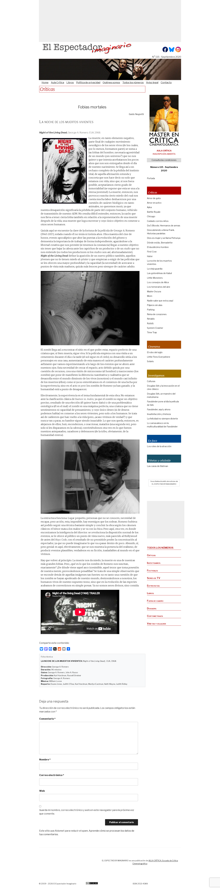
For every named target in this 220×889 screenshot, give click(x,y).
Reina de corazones (157, 314)
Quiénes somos (111, 82)
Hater (150, 256)
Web (42, 790)
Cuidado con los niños (158, 221)
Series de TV (153, 578)
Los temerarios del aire (158, 287)
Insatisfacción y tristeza (159, 414)
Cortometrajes (155, 616)
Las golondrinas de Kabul (159, 273)
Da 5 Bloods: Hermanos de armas (163, 225)
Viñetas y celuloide (156, 623)
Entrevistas (153, 585)
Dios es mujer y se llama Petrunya (163, 238)
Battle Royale (153, 212)
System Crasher (155, 328)
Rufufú (150, 323)
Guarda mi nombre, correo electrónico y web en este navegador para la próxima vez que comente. (86, 812)
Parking (151, 309)
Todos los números (133, 82)
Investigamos (153, 562)
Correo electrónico (51, 775)
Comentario (47, 718)
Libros (70, 82)
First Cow (152, 251)
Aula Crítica (57, 82)
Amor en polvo (154, 202)
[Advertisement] (110, 21)
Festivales (152, 570)
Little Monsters (155, 278)
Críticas (151, 555)
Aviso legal (152, 82)
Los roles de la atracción (159, 446)
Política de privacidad (88, 82)
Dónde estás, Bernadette (160, 242)
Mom (149, 296)
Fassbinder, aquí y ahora (158, 409)
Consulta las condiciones (164, 160)
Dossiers (151, 608)
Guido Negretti (136, 114)
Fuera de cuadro (155, 600)
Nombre (45, 759)
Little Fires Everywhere (158, 357)
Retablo (151, 318)
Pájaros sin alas (154, 305)
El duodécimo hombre (158, 247)
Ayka (149, 207)
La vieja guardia (154, 268)
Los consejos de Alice (158, 282)
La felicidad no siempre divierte (162, 418)
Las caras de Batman (157, 466)
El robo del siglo (155, 352)
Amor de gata (154, 198)
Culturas (151, 381)
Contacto (166, 82)
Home (45, 82)
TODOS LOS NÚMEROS (160, 547)
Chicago (151, 216)
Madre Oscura (154, 291)
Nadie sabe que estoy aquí (160, 300)
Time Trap (152, 332)
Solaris (150, 361)
